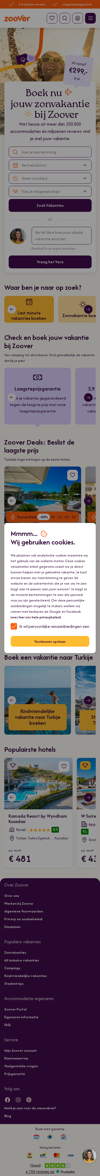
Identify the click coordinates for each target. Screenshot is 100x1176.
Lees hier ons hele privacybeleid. (36, 617)
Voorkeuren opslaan (50, 641)
